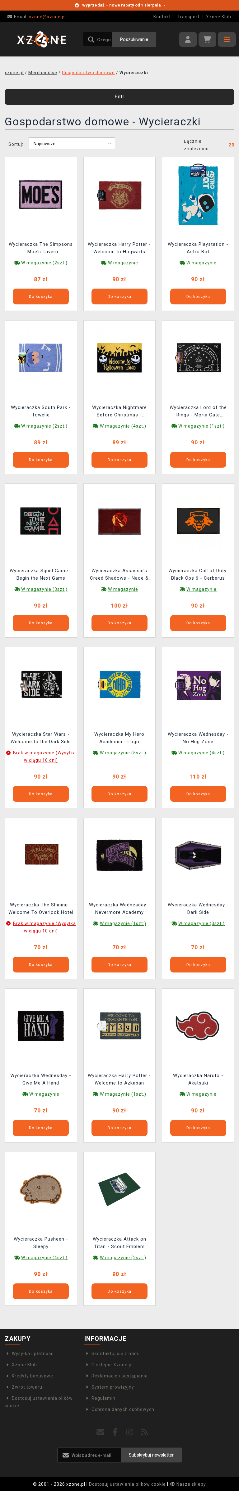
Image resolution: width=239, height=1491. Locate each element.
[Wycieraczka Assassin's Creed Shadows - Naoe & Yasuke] (119, 520)
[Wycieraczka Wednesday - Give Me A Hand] (40, 1025)
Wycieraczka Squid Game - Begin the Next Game (41, 574)
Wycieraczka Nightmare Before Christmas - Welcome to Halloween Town (119, 412)
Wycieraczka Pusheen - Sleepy (41, 1242)
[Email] (100, 1432)
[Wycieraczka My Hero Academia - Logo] (119, 683)
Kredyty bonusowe (32, 1375)
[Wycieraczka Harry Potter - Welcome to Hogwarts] (119, 193)
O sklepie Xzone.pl (112, 1364)
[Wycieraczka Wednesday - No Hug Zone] (198, 683)
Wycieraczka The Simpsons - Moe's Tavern (41, 247)
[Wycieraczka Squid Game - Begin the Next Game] (40, 520)
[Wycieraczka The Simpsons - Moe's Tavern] (40, 193)
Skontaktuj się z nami (115, 1353)
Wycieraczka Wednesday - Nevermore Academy (119, 908)
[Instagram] (130, 1432)
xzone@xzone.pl (40, 16)
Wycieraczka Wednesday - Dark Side (198, 908)
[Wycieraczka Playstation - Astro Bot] (198, 193)
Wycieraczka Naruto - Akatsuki (198, 1079)
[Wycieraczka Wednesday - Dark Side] (198, 854)
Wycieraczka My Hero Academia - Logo (119, 737)
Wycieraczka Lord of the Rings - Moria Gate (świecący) (198, 412)
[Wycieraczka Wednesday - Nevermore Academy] (119, 854)
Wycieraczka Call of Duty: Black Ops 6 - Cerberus (198, 574)
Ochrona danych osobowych (122, 1409)
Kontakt (162, 16)
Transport (188, 16)
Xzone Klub (218, 16)
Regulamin (103, 1398)
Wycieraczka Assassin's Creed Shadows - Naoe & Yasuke (119, 575)
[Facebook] (115, 1432)
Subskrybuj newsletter (151, 1455)
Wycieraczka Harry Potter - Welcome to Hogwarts (119, 247)
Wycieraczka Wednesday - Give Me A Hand (40, 1079)
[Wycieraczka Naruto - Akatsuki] (198, 1025)
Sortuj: (15, 144)
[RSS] (144, 1432)
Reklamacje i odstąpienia (119, 1375)
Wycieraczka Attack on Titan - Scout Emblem (119, 1242)
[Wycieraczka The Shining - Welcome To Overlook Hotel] (40, 854)
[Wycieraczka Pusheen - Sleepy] (40, 1188)
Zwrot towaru (27, 1387)
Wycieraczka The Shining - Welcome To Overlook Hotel (40, 908)
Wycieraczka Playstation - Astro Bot (198, 247)
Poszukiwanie (134, 39)
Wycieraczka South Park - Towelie (41, 411)
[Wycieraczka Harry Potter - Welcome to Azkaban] (119, 1025)
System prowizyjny (112, 1387)
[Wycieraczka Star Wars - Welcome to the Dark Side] (40, 683)
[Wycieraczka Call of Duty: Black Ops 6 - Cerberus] (198, 520)
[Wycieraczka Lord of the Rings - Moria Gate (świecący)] (198, 357)
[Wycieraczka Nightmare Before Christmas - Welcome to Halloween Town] (119, 357)
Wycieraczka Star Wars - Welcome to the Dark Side (41, 737)
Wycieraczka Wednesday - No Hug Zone (198, 737)
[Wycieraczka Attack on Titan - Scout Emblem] (119, 1188)
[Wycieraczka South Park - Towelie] (40, 357)
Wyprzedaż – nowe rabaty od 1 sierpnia (123, 5)
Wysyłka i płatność (33, 1353)
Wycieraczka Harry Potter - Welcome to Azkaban (119, 1079)
